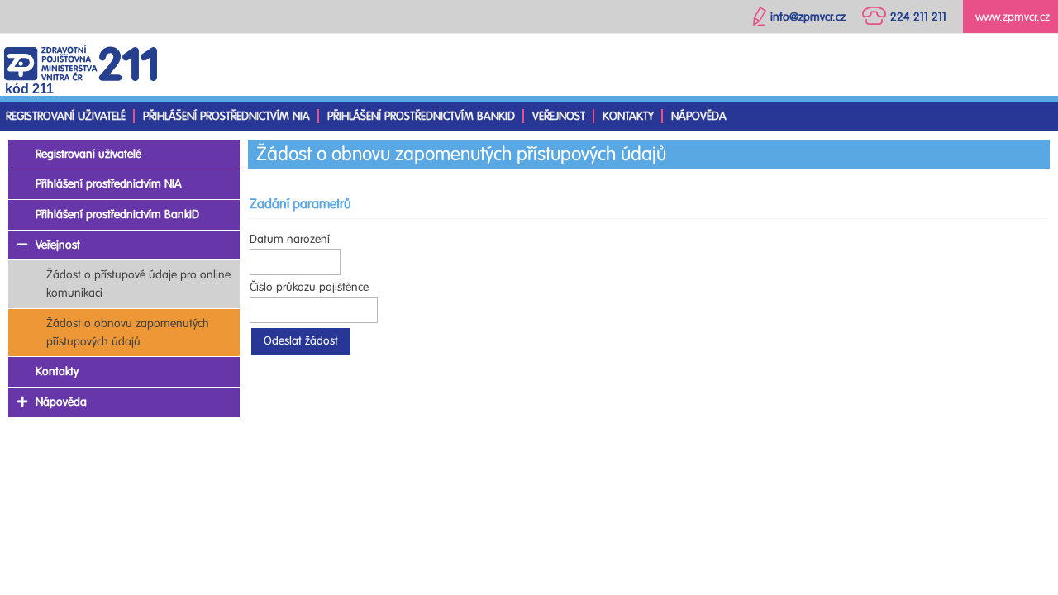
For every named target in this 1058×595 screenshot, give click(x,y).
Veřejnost (558, 116)
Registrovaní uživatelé (66, 116)
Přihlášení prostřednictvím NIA (226, 116)
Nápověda (699, 116)
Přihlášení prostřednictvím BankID (421, 116)
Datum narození (290, 239)
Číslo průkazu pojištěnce (309, 287)
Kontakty (628, 116)
